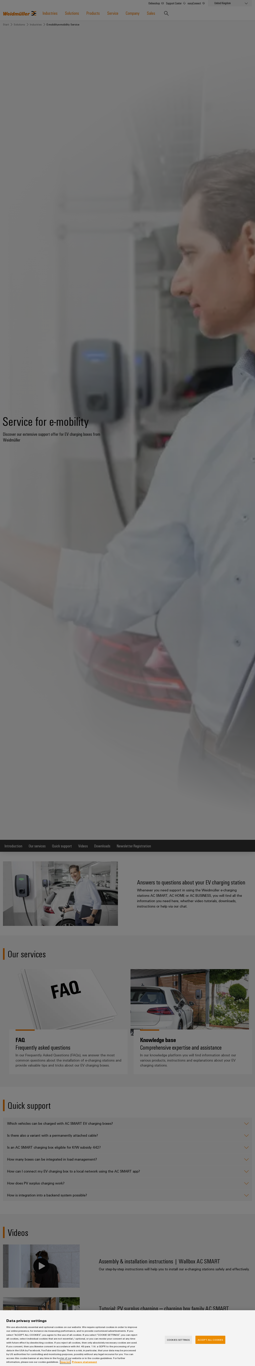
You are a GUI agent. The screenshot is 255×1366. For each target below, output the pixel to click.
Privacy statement (84, 1361)
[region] (127, 1338)
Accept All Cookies (210, 1339)
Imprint (65, 1361)
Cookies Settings (178, 1339)
